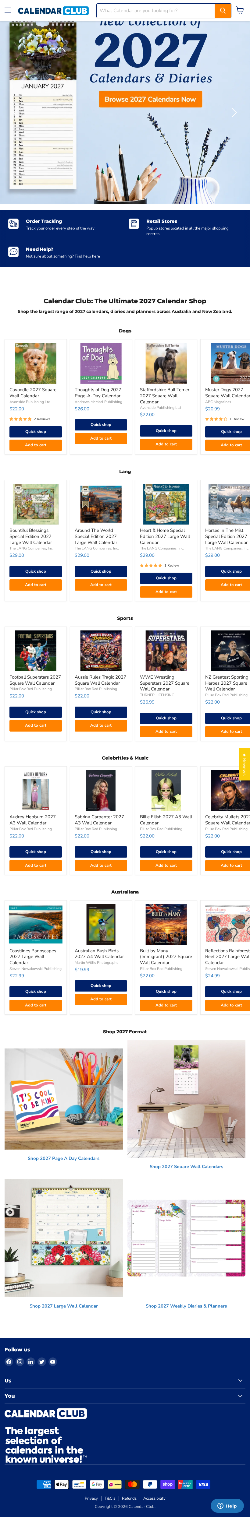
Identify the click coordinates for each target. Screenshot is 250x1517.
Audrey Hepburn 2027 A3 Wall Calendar (32, 820)
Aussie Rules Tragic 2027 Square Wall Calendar (100, 680)
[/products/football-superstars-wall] (35, 650)
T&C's (110, 1498)
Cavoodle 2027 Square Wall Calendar (32, 393)
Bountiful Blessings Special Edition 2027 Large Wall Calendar (30, 536)
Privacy (91, 1498)
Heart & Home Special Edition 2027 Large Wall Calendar (165, 536)
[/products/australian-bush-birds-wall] (100, 924)
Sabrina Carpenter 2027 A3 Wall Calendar (99, 820)
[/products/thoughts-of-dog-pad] (100, 363)
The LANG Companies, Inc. (31, 548)
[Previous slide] (17, 113)
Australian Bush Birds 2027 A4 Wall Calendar (99, 954)
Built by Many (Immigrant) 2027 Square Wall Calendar (166, 957)
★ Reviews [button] (244, 764)
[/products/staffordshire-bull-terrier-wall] (166, 363)
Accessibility (154, 1498)
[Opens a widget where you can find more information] (227, 1506)
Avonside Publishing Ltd (29, 401)
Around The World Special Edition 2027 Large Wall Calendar (96, 536)
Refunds (129, 1498)
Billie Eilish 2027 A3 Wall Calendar (166, 820)
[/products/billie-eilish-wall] (166, 790)
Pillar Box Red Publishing (30, 689)
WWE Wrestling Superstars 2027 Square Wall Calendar (164, 683)
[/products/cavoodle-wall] (35, 363)
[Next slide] (233, 113)
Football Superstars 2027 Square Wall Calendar (35, 680)
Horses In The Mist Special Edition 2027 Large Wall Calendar (226, 536)
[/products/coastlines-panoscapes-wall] (35, 924)
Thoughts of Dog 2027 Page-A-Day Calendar (98, 393)
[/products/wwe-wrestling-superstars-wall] (166, 650)
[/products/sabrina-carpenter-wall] (100, 790)
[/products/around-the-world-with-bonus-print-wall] (100, 504)
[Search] (223, 11)
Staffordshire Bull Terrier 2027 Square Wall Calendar (164, 396)
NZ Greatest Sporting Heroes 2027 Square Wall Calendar (226, 683)
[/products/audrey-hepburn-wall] (35, 790)
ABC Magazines (218, 401)
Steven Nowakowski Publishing (35, 968)
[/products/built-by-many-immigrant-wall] (166, 924)
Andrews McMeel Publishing (98, 401)
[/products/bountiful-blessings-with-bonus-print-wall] (35, 504)
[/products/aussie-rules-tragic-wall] (100, 650)
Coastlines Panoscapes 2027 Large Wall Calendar (32, 957)
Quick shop (35, 431)
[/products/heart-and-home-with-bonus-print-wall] (166, 504)
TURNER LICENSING (157, 695)
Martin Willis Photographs (96, 962)
